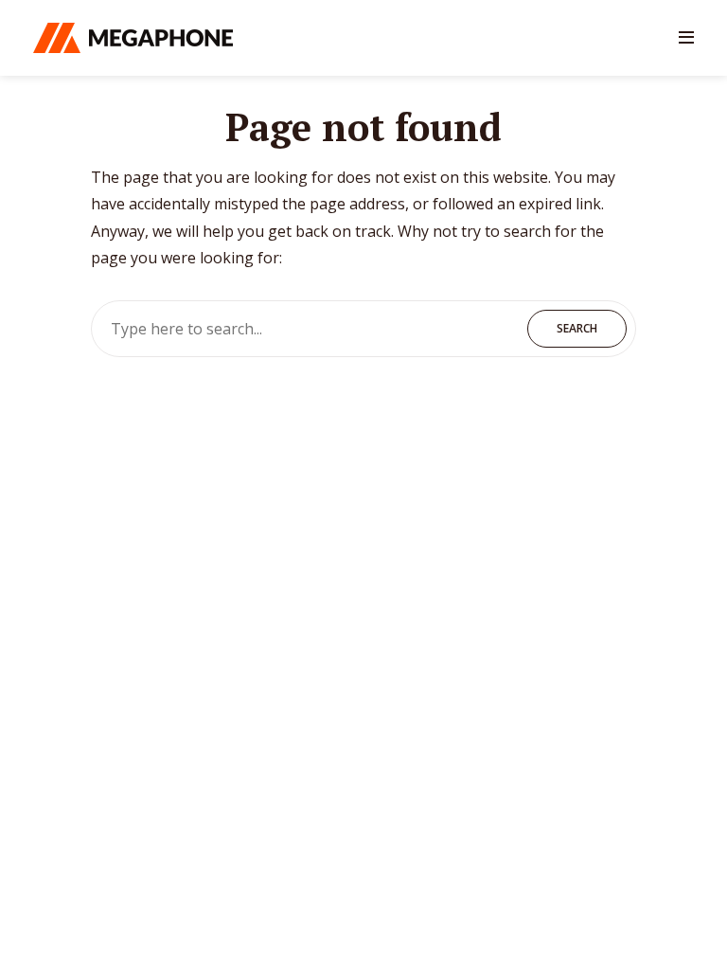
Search (577, 328)
